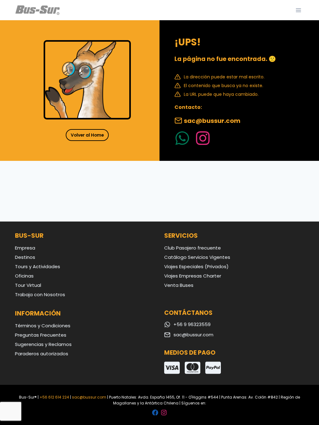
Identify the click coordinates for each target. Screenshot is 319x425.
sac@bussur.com (212, 120)
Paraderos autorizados (41, 353)
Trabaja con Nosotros (40, 294)
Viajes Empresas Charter (192, 276)
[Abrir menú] (298, 10)
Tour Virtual (28, 285)
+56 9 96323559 (192, 324)
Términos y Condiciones (42, 325)
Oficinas (24, 276)
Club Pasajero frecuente (192, 248)
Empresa (25, 248)
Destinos (25, 257)
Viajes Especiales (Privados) (196, 266)
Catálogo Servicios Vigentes (197, 257)
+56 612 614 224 (54, 397)
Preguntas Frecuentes (40, 335)
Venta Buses (178, 285)
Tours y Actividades (37, 266)
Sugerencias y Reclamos (43, 344)
